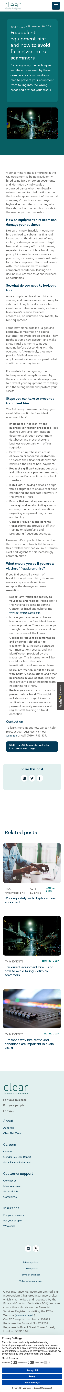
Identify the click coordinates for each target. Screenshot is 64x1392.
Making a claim (12, 1186)
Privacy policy (30, 1262)
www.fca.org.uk (25, 1315)
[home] (13, 6)
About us (8, 1127)
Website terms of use (30, 1280)
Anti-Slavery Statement (17, 1162)
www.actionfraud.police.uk (24, 612)
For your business (13, 1215)
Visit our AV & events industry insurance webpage (29, 747)
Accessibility (11, 1191)
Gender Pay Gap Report (17, 1156)
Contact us (10, 1180)
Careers (7, 1151)
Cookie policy (30, 1268)
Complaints (10, 1196)
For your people (12, 1220)
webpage (11, 735)
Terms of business (30, 1274)
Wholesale (9, 1226)
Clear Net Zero (12, 1133)
